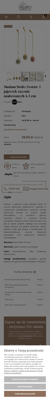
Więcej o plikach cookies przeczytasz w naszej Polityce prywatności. (23, 372)
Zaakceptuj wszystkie (25, 393)
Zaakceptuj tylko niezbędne (25, 379)
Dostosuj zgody (25, 386)
